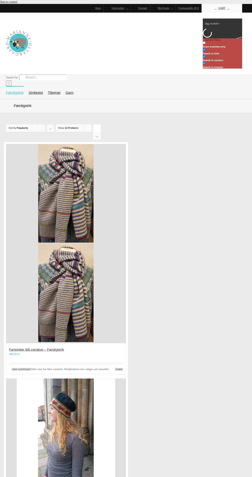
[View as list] (97, 136)
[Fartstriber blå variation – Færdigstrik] (66, 243)
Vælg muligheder (21, 369)
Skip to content (8, 1)
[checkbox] (222, 44)
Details (119, 369)
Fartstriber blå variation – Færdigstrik (36, 350)
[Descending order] (50, 128)
